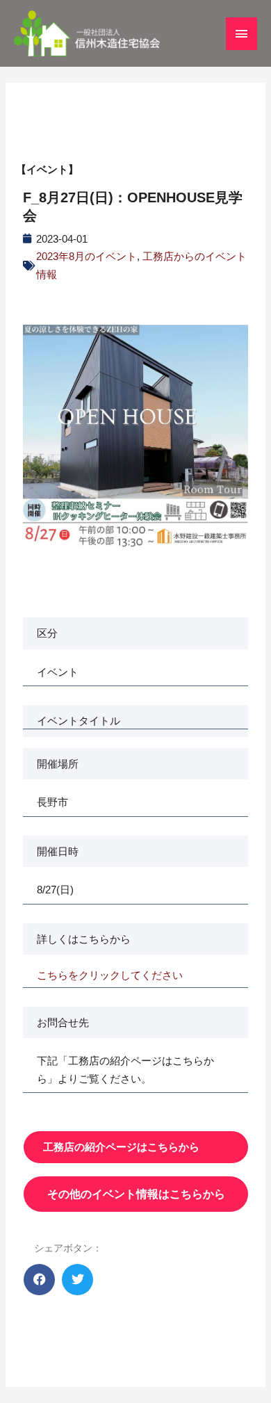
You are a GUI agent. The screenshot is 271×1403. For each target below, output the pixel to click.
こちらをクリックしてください (110, 975)
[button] (39, 1279)
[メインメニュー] (242, 33)
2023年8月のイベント (86, 256)
